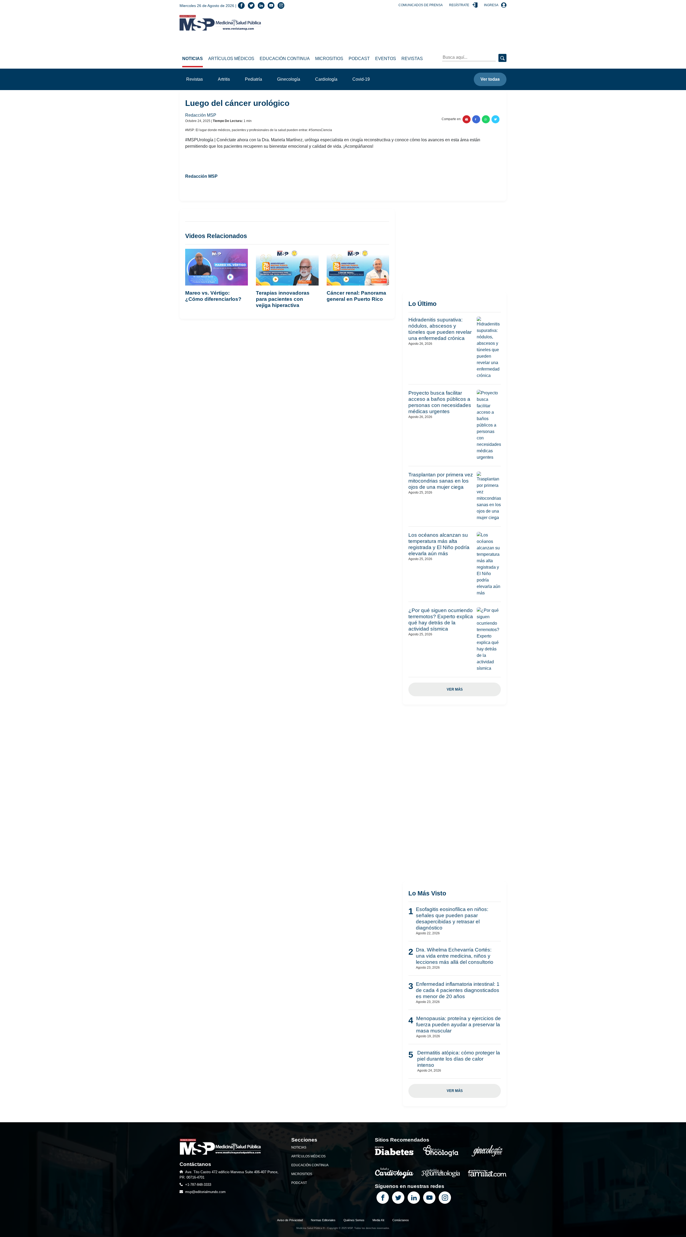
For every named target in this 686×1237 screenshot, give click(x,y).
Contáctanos (400, 1220)
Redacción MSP (201, 115)
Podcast (359, 58)
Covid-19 (361, 79)
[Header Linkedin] (261, 5)
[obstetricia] (487, 1150)
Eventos (385, 58)
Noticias (192, 58)
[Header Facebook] (241, 5)
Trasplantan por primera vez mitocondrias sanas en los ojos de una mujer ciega (440, 481)
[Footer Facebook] (382, 1197)
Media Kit (378, 1220)
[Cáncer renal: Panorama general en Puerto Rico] (358, 268)
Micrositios (329, 58)
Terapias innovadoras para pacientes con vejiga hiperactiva (283, 299)
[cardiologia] (394, 1173)
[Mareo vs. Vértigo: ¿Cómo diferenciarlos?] (216, 268)
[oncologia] (441, 1150)
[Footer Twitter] (398, 1197)
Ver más (455, 689)
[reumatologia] (441, 1173)
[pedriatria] (487, 1173)
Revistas (412, 58)
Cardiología (326, 79)
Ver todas (490, 79)
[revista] (394, 1150)
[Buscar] (502, 58)
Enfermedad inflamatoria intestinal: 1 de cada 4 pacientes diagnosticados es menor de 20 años (457, 990)
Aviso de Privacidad (290, 1220)
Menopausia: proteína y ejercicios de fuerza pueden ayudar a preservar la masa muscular (458, 1025)
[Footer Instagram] (445, 1197)
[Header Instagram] (281, 5)
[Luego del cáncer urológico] (467, 119)
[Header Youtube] (271, 5)
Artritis (224, 79)
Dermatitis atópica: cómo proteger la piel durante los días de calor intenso (458, 1059)
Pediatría (253, 79)
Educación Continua (285, 58)
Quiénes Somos (354, 1220)
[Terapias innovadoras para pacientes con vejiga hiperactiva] (287, 268)
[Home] (220, 22)
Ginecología (288, 79)
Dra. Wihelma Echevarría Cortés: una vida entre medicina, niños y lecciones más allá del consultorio (454, 956)
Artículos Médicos (231, 58)
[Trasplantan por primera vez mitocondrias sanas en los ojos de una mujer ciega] (489, 496)
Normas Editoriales (323, 1220)
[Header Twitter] (251, 5)
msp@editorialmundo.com (205, 1192)
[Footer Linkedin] (414, 1197)
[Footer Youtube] (429, 1197)
